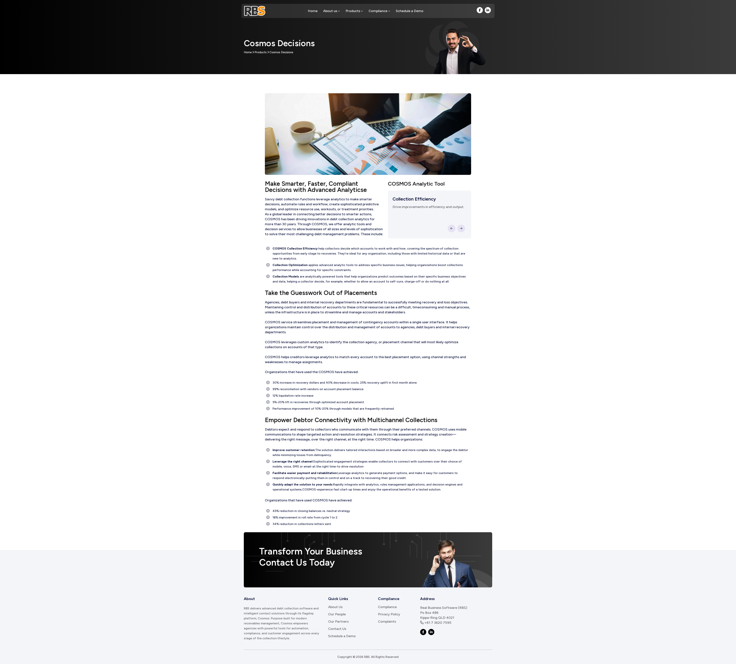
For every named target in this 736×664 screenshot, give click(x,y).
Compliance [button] (378, 11)
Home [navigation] (248, 52)
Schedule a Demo (409, 11)
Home (313, 11)
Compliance (387, 607)
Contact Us (337, 628)
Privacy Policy (389, 614)
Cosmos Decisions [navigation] (281, 52)
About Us (335, 607)
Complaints (387, 621)
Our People (337, 614)
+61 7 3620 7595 (437, 623)
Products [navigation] (261, 52)
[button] (480, 10)
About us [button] (330, 11)
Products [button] (353, 11)
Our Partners (338, 621)
